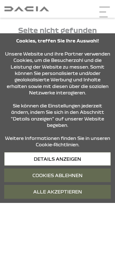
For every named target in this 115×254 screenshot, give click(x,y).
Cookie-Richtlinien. (57, 144)
